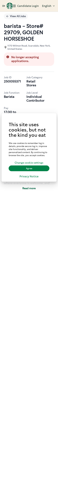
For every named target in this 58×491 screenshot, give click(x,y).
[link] (9, 6)
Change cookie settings (29, 162)
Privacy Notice (29, 176)
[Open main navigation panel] (3, 6)
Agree (29, 168)
